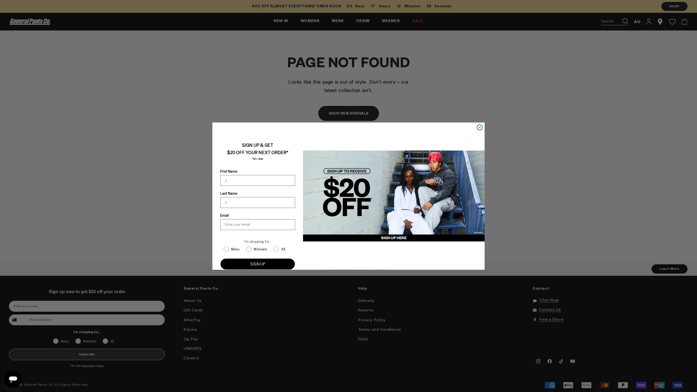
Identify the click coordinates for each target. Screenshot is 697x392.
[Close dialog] (479, 127)
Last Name (228, 193)
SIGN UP (257, 264)
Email (224, 215)
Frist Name (228, 171)
